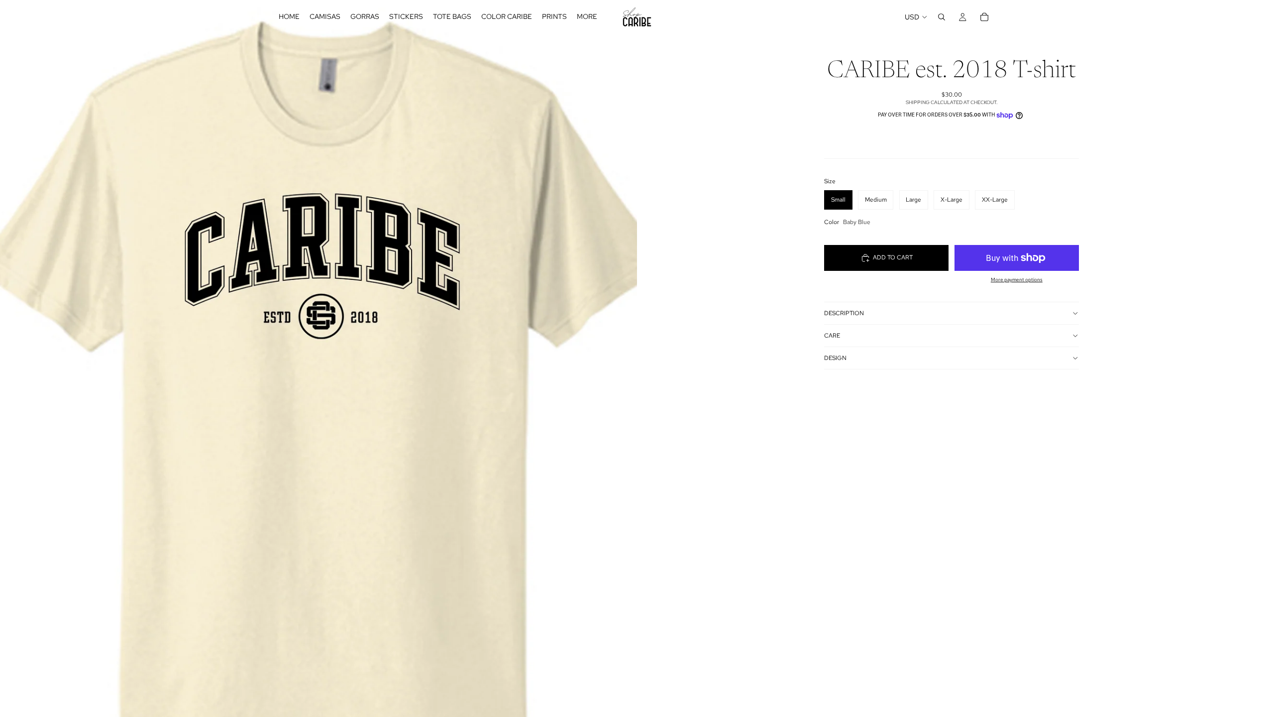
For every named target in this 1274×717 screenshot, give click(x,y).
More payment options (1017, 279)
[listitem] (587, 16)
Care (832, 336)
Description (844, 313)
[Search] (942, 17)
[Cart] (984, 17)
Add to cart (893, 257)
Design (835, 358)
